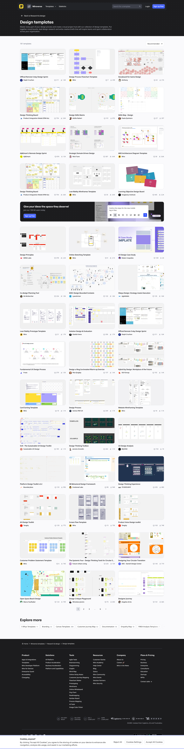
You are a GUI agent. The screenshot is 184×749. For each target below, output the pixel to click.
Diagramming (74, 666)
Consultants (145, 669)
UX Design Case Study (127, 255)
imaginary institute (128, 195)
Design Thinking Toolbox (79, 446)
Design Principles (27, 255)
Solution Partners (99, 681)
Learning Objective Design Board (131, 191)
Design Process (75, 408)
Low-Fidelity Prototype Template (33, 331)
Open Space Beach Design (30, 599)
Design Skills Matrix (77, 115)
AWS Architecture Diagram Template (132, 153)
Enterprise (144, 666)
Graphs (71, 669)
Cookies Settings (133, 742)
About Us (120, 660)
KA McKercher (28, 296)
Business (144, 663)
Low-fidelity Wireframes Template (82, 191)
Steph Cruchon (28, 80)
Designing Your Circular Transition (131, 560)
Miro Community (99, 675)
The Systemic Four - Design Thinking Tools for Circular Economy (92, 560)
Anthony (125, 80)
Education (144, 672)
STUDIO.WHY (126, 487)
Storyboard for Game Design (129, 77)
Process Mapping (75, 701)
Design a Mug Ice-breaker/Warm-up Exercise (86, 369)
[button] (155, 43)
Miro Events (97, 678)
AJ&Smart (26, 157)
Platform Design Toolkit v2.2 (31, 484)
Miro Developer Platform (30, 666)
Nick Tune (76, 157)
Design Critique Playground (80, 599)
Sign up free (159, 6)
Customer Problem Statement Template (36, 560)
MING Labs (27, 258)
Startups (144, 675)
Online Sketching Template (79, 255)
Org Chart (72, 692)
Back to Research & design (34, 16)
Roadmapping (74, 695)
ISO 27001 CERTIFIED (77, 718)
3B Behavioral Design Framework (82, 484)
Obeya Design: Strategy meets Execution (134, 293)
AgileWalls (125, 296)
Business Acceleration (53, 666)
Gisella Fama (77, 334)
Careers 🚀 (120, 663)
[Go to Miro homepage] (21, 6)
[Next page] (106, 609)
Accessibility (26, 675)
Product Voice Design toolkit (129, 522)
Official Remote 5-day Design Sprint (34, 77)
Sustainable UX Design (31, 449)
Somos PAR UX (78, 411)
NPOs (142, 678)
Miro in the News (123, 666)
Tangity (26, 525)
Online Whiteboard (76, 689)
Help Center (97, 666)
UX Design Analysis (125, 446)
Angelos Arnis (127, 602)
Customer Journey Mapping (79, 678)
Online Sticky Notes (76, 675)
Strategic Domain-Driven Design (82, 153)
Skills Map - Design (125, 115)
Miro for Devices (27, 669)
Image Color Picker (76, 707)
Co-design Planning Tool (29, 293)
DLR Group (125, 373)
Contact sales (145, 682)
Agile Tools (73, 660)
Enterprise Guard (28, 672)
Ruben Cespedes (128, 258)
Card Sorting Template (29, 408)
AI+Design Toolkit (27, 522)
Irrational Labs (78, 487)
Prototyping (73, 683)
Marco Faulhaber (29, 602)
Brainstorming (74, 663)
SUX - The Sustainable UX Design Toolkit (35, 446)
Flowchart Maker (75, 681)
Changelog (25, 678)
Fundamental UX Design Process (33, 369)
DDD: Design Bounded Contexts (81, 293)
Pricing (143, 660)
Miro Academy (98, 663)
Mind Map (72, 672)
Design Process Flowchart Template (83, 77)
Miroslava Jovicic (78, 602)
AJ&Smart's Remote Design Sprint (33, 153)
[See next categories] (163, 626)
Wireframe (73, 686)
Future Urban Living (80, 564)
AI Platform (50, 660)
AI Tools (72, 704)
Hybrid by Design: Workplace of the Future (135, 369)
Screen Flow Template (77, 522)
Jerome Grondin (78, 449)
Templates (25, 663)
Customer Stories (99, 660)
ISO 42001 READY (64, 718)
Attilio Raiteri (77, 118)
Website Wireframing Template (130, 408)
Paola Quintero (127, 118)
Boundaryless (28, 487)
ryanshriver (77, 296)
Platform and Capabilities (55, 669)
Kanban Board (74, 698)
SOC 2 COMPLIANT (91, 718)
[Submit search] (140, 6)
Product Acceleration (53, 663)
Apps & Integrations (29, 660)
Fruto (25, 373)
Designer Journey (125, 599)
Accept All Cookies (154, 742)
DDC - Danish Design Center (132, 564)
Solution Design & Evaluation (80, 331)
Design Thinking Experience (129, 484)
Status (95, 672)
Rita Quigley (77, 373)
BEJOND (124, 449)
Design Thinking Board (29, 115)
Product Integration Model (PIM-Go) (36, 118)
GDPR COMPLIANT (105, 718)
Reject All (118, 742)
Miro (74, 80)
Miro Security (97, 683)
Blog (94, 669)
